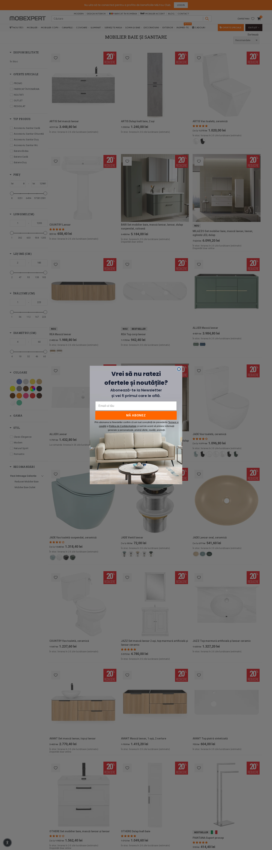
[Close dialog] (179, 369)
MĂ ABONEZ (136, 415)
